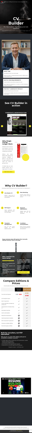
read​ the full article (8, 171)
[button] (2, 126)
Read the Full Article (23, 272)
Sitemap (20, 430)
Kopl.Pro (17, 430)
